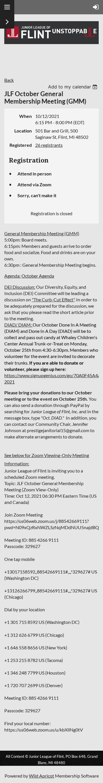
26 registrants (49, 145)
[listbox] (73, 86)
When (25, 116)
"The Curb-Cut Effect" (53, 299)
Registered (20, 145)
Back (9, 80)
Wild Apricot (41, 775)
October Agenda (37, 275)
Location (23, 130)
